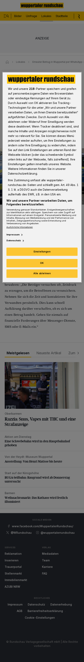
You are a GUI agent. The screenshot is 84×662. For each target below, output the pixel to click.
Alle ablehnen (42, 273)
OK (42, 263)
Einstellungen (42, 251)
